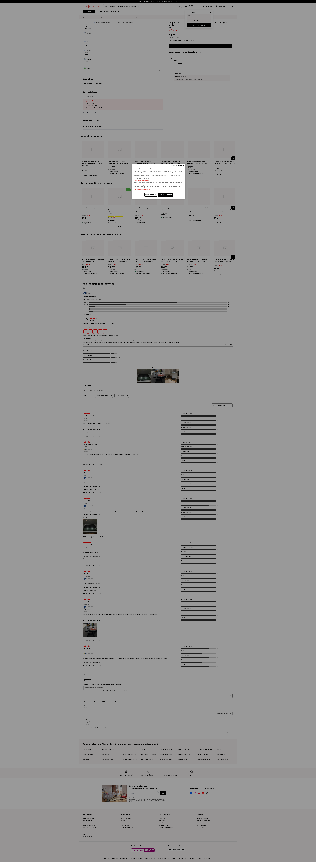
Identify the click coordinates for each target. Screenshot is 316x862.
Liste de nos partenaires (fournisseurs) (142, 189)
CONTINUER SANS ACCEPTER (177, 165)
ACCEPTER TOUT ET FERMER (165, 195)
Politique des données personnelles (141, 180)
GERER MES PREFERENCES (150, 195)
